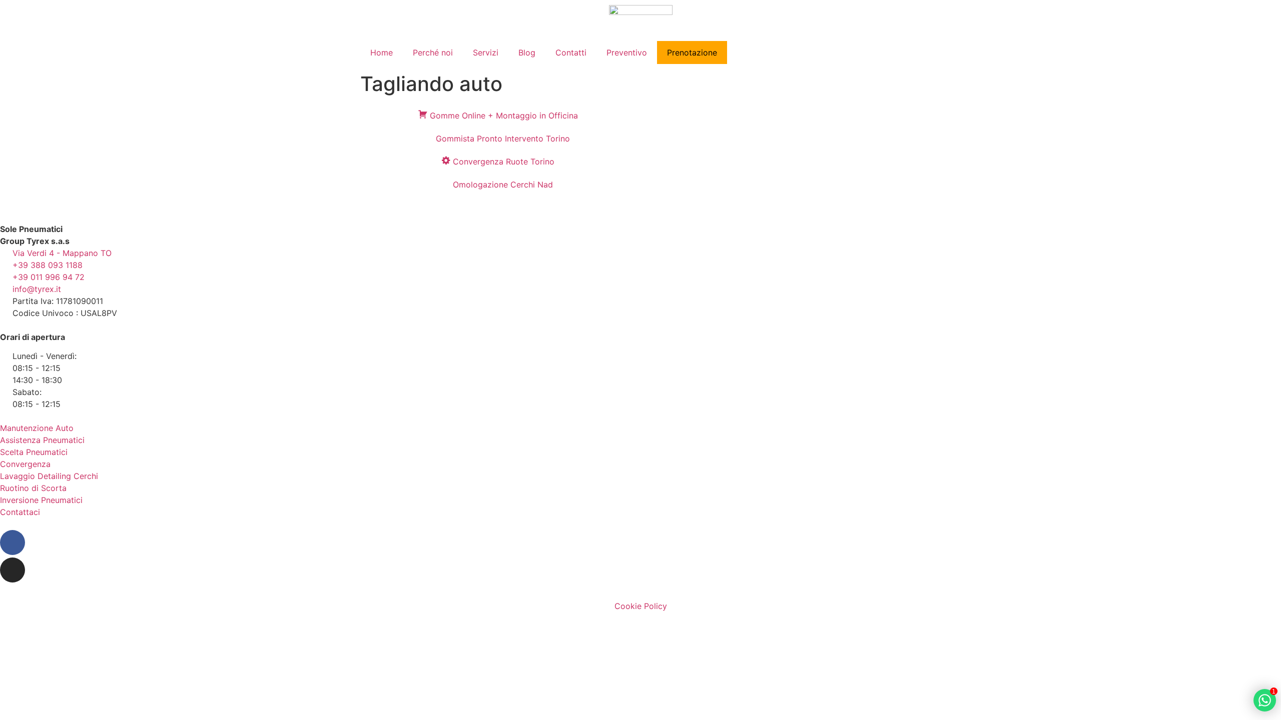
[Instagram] (12, 570)
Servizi (485, 53)
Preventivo (626, 53)
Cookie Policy (640, 606)
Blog (526, 53)
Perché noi (433, 53)
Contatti (570, 53)
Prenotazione (692, 53)
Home (381, 53)
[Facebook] (12, 542)
